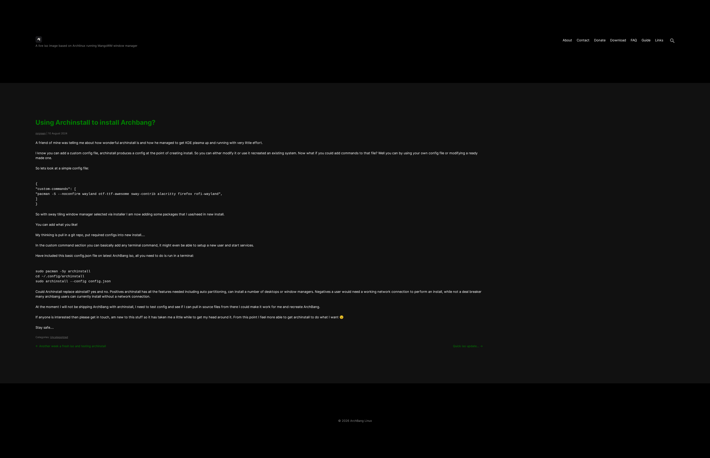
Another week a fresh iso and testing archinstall (71, 346)
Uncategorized (59, 337)
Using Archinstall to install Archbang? (95, 122)
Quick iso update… (468, 346)
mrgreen (41, 133)
